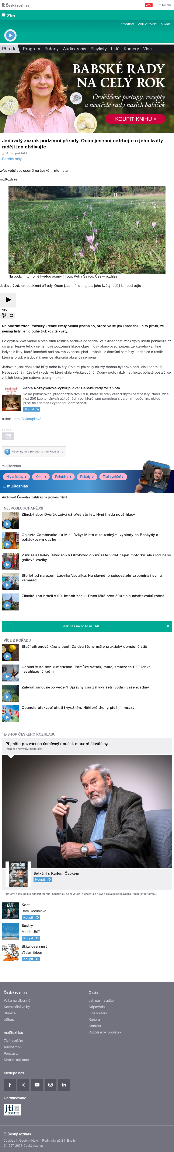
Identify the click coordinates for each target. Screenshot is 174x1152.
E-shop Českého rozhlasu (30, 734)
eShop (9, 1020)
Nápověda (97, 1007)
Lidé (115, 48)
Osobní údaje (28, 1140)
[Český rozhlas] (15, 5)
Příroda (9, 48)
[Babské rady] (87, 93)
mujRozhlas (11, 466)
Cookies (9, 1140)
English (72, 1140)
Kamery (166, 23)
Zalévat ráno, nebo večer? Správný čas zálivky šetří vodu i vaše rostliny (85, 687)
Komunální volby (17, 1007)
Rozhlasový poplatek (105, 1032)
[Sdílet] (11, 316)
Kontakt (95, 1026)
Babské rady (12, 159)
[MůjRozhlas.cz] (8, 180)
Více (149, 48)
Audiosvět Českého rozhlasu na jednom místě (34, 497)
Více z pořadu (17, 640)
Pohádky (61, 477)
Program (127, 23)
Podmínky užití (52, 1140)
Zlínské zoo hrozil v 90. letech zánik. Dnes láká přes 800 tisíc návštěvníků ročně (93, 596)
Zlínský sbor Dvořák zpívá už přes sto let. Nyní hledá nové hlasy (78, 514)
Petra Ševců (83, 276)
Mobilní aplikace (16, 1060)
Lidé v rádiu (98, 1013)
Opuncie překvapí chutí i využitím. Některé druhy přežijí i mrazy (78, 707)
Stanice (10, 1013)
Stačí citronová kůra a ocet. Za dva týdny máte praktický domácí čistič (84, 646)
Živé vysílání (112, 477)
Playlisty (99, 48)
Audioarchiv (147, 23)
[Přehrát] (8, 300)
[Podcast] (4, 316)
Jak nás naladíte (101, 1000)
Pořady (52, 48)
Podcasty (11, 1053)
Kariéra (94, 1020)
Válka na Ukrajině (17, 1000)
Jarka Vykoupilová (27, 419)
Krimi (39, 477)
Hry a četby (14, 477)
